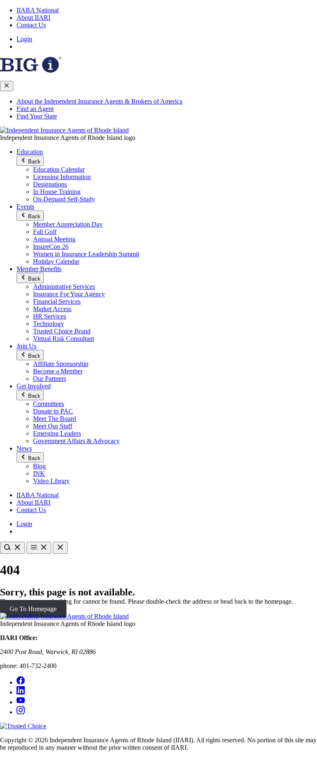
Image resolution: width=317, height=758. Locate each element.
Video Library (51, 480)
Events (25, 206)
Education (30, 151)
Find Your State (37, 116)
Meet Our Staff (52, 426)
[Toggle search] (12, 548)
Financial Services (56, 301)
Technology (48, 323)
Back (33, 161)
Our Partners (49, 378)
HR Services (49, 316)
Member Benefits (39, 268)
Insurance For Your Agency (69, 294)
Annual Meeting (54, 239)
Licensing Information (62, 176)
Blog (39, 466)
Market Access (52, 308)
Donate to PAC (53, 411)
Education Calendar (59, 169)
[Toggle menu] (38, 548)
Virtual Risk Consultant (63, 338)
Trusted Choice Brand (61, 331)
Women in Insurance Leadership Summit (86, 253)
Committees (48, 403)
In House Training (56, 191)
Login (24, 39)
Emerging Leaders (57, 433)
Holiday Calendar (56, 261)
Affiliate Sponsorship (60, 363)
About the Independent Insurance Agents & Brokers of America (99, 101)
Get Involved (34, 386)
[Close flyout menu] (6, 86)
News (24, 448)
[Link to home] (64, 130)
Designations (50, 184)
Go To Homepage (33, 608)
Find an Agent (35, 108)
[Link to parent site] (30, 70)
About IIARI (33, 17)
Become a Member (58, 371)
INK (39, 473)
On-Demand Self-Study (64, 199)
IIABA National (38, 10)
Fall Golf (45, 231)
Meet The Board (54, 418)
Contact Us (31, 24)
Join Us (26, 345)
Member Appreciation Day (68, 224)
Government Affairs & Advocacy (76, 440)
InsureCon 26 (51, 246)
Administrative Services (64, 286)
